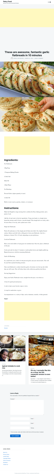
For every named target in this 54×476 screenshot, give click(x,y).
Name (32, 418)
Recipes (6, 328)
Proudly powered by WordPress (20, 473)
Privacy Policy (6, 454)
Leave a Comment (39, 58)
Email (32, 423)
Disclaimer (5, 462)
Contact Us (5, 464)
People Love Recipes (19, 58)
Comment (12, 399)
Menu (50, 2)
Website (32, 428)
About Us (5, 452)
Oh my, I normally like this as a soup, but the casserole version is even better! (41, 373)
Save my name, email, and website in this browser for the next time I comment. (27, 432)
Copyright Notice (7, 458)
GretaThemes (36, 473)
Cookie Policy (6, 456)
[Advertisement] (27, 18)
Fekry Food (7, 1)
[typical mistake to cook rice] (12, 348)
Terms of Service (6, 460)
